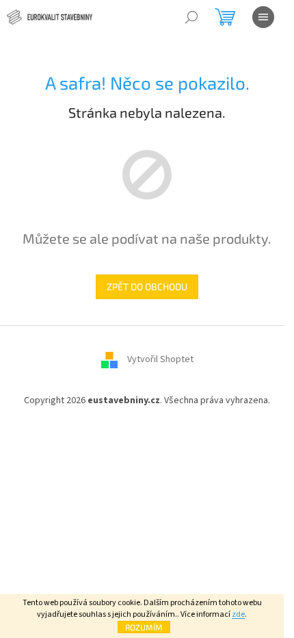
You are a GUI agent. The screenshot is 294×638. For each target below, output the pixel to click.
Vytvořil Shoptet (160, 359)
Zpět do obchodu (147, 286)
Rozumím (144, 627)
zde (238, 614)
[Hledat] (191, 17)
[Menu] (263, 17)
